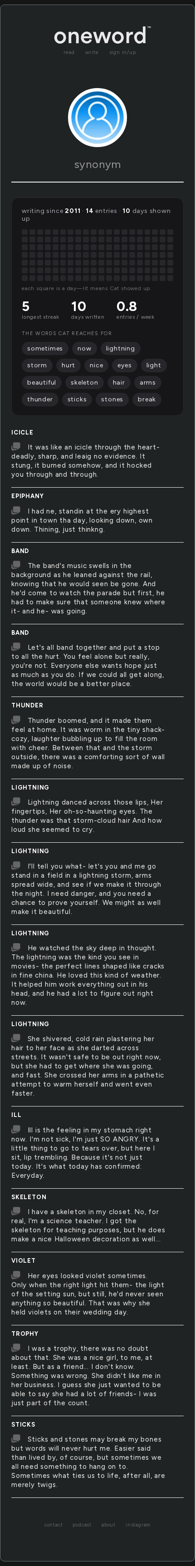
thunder (27, 705)
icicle (22, 432)
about (109, 1525)
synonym (98, 164)
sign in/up (122, 52)
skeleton (28, 1197)
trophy (25, 1333)
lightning (30, 787)
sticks (23, 1424)
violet (23, 1260)
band (20, 551)
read (68, 52)
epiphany (27, 496)
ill (16, 1115)
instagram (138, 1525)
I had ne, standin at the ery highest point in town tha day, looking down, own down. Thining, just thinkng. (82, 520)
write (92, 52)
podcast (82, 1525)
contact (53, 1525)
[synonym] (97, 117)
